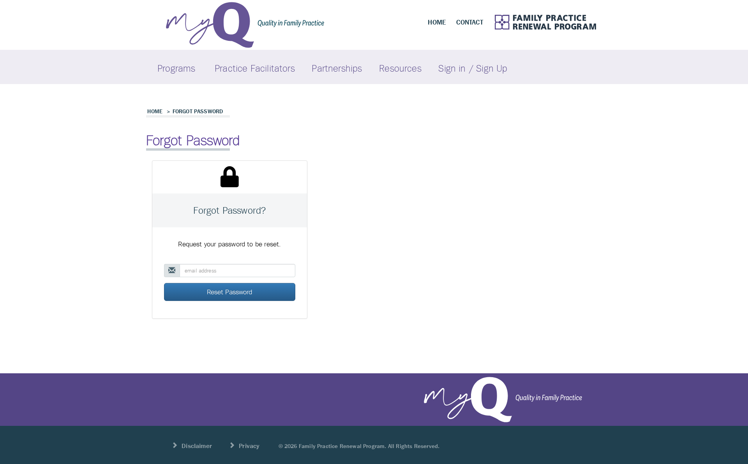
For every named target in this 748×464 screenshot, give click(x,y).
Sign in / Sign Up (472, 68)
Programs (176, 68)
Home (154, 111)
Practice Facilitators (255, 68)
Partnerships (337, 68)
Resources (400, 68)
